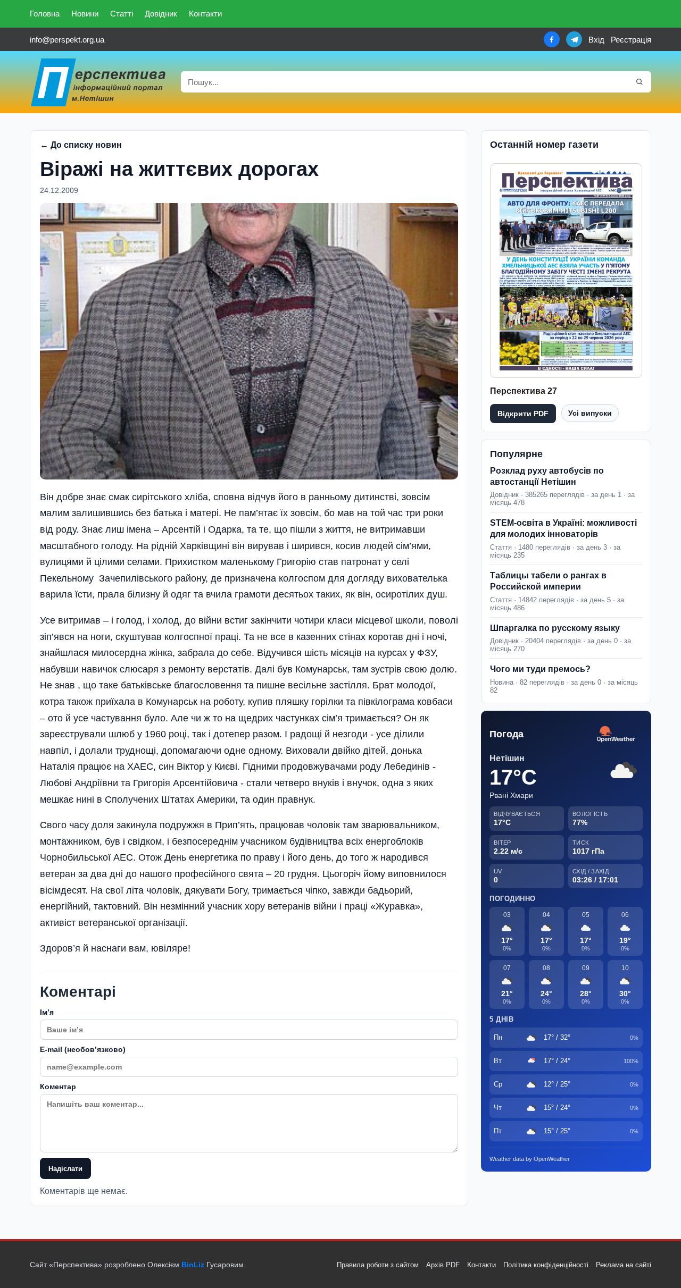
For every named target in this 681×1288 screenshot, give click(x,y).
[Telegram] (574, 39)
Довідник (161, 13)
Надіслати (65, 1169)
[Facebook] (552, 39)
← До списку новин (81, 144)
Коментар (58, 1086)
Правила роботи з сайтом (378, 1265)
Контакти (205, 13)
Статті (121, 13)
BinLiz (192, 1264)
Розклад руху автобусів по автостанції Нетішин (547, 476)
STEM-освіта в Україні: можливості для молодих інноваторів (563, 528)
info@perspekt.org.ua (67, 40)
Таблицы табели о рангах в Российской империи (548, 581)
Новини (84, 13)
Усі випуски (590, 413)
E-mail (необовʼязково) (83, 1049)
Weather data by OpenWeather (529, 1159)
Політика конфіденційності (545, 1265)
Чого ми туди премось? (540, 669)
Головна (45, 13)
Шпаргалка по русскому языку (555, 628)
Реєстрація (631, 40)
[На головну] (99, 82)
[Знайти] (639, 81)
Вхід (596, 40)
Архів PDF (443, 1265)
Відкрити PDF (523, 413)
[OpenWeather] (616, 734)
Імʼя (47, 1012)
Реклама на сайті (623, 1265)
